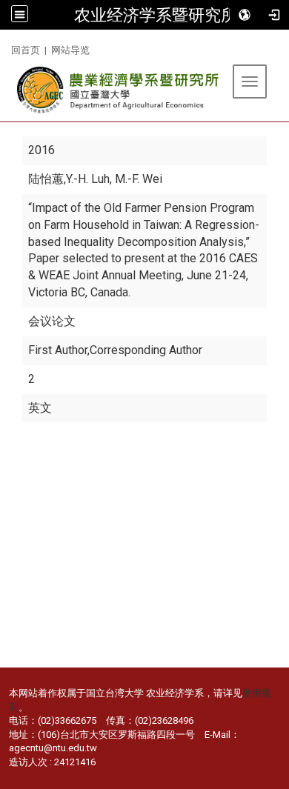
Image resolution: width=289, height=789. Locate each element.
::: (5, 47)
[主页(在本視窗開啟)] (119, 90)
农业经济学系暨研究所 (155, 14)
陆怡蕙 (46, 179)
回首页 (25, 50)
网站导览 (70, 50)
